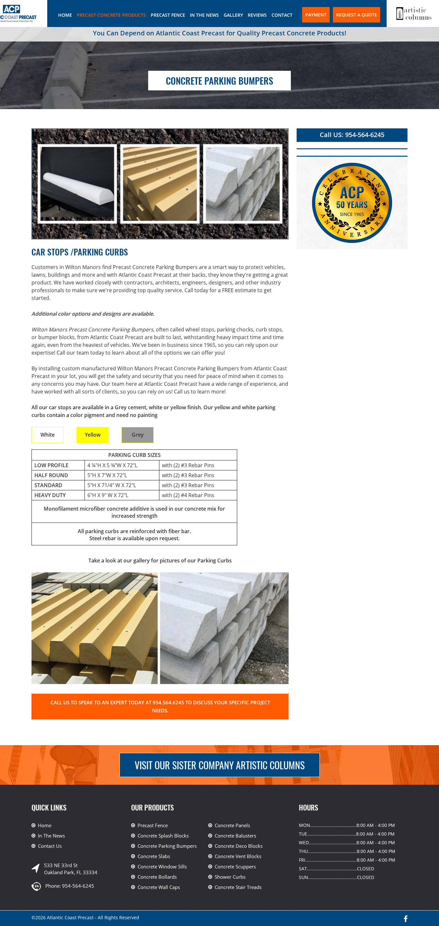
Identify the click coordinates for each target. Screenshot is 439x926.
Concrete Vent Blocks (238, 856)
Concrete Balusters (235, 835)
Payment (316, 15)
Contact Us (50, 846)
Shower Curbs (230, 877)
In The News (204, 15)
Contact (282, 15)
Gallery (233, 15)
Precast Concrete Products (111, 15)
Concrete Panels (232, 825)
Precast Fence (168, 15)
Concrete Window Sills (162, 866)
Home (65, 15)
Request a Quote (356, 15)
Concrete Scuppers (235, 866)
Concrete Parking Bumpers (167, 846)
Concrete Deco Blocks (239, 846)
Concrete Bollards (157, 877)
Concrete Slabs (154, 856)
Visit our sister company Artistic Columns (220, 765)
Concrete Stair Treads (238, 887)
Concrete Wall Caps (159, 887)
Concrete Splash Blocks (163, 835)
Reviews (257, 15)
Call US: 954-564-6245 (352, 134)
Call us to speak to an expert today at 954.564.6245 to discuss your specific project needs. (160, 706)
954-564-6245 (78, 886)
